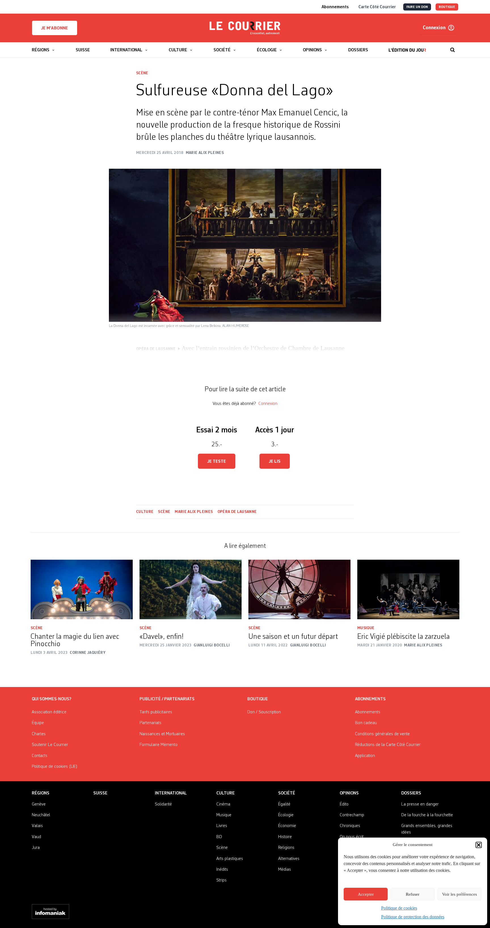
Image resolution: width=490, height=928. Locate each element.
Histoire (285, 837)
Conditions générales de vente (382, 734)
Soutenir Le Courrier (50, 745)
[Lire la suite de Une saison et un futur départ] (299, 589)
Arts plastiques (229, 859)
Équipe (38, 723)
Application (365, 756)
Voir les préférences (459, 894)
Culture (144, 512)
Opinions (349, 793)
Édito (344, 804)
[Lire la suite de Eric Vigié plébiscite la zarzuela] (408, 589)
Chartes (39, 734)
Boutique (257, 699)
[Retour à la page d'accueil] (245, 28)
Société (286, 793)
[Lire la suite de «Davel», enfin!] (191, 589)
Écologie (285, 815)
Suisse (100, 793)
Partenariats (150, 723)
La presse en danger (420, 804)
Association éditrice (49, 712)
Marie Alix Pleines (194, 512)
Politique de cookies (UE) (54, 766)
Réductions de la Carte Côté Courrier (388, 745)
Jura (36, 847)
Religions (286, 847)
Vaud (36, 837)
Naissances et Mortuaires (162, 734)
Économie (287, 826)
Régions (40, 793)
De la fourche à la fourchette (427, 815)
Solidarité (163, 804)
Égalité (284, 804)
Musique (365, 628)
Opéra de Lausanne (237, 512)
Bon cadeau (366, 723)
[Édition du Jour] (407, 47)
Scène (142, 73)
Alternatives (288, 859)
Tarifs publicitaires (156, 712)
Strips (221, 880)
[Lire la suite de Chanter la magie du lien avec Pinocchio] (82, 589)
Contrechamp (352, 815)
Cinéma (223, 804)
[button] (478, 845)
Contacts (39, 756)
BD (219, 837)
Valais (37, 826)
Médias (284, 869)
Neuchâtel (41, 815)
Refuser (412, 894)
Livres (221, 826)
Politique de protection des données (412, 916)
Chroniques (350, 826)
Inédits (222, 869)
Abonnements (367, 712)
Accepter (366, 894)
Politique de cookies (399, 908)
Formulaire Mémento (159, 745)
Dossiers (411, 793)
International (171, 793)
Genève (39, 804)
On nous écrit (352, 837)
